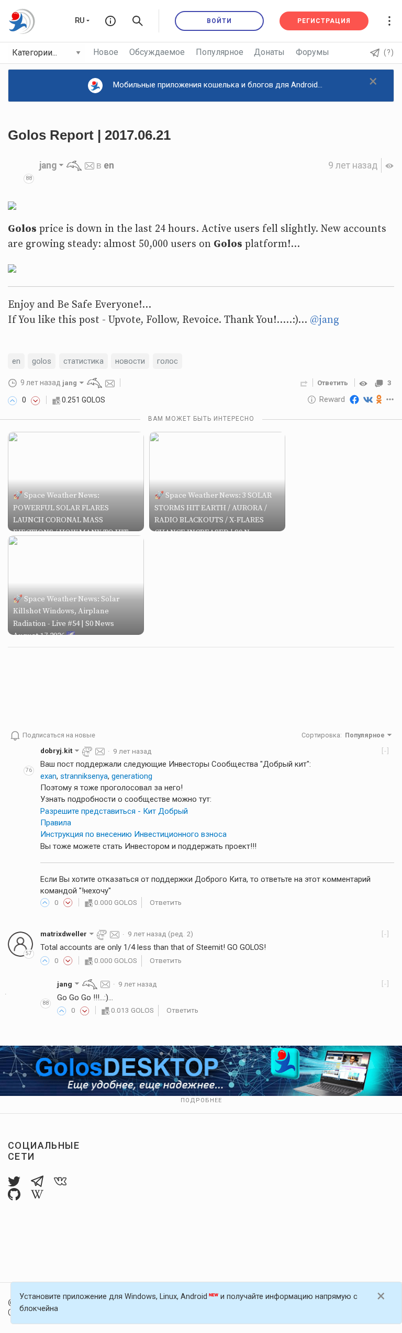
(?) (389, 52)
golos (41, 361)
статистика (83, 361)
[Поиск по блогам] (137, 21)
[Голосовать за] (12, 400)
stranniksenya (84, 776)
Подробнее (201, 1100)
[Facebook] (354, 399)
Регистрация (324, 21)
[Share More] (390, 399)
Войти (219, 21)
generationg (131, 776)
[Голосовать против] (35, 400)
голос (167, 361)
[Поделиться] (304, 383)
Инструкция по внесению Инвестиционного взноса (133, 834)
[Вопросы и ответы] (110, 21)
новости (130, 361)
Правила (55, 822)
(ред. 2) (160, 933)
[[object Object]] (365, 383)
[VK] (368, 399)
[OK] (379, 399)
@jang (324, 320)
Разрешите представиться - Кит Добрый (114, 811)
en (109, 165)
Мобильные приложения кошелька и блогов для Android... (217, 84)
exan (48, 776)
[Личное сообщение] (89, 165)
